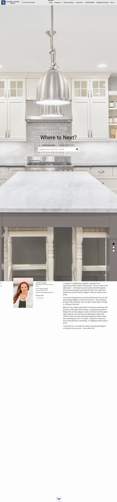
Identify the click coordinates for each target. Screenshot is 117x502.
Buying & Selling (69, 3)
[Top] (113, 244)
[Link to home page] (11, 2)
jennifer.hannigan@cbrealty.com (45, 292)
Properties (58, 3)
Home (51, 2)
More (112, 3)
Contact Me (40, 298)
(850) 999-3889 (43, 288)
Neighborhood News (102, 2)
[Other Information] (113, 251)
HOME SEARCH (90, 2)
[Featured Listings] (113, 247)
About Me (80, 3)
